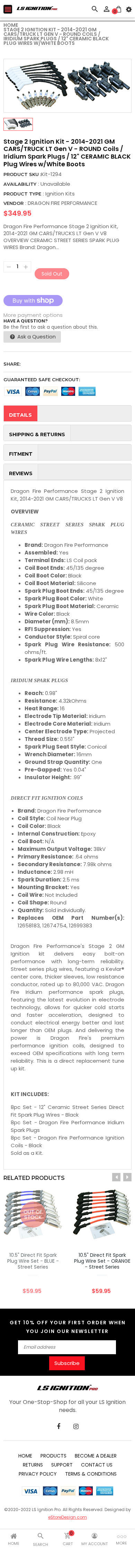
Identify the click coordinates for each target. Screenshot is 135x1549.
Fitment (21, 454)
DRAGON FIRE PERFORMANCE (62, 203)
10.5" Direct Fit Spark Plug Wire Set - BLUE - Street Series (33, 1261)
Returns (33, 1464)
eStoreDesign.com (67, 1517)
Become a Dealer (96, 1455)
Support (62, 1464)
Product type (22, 194)
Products (53, 1455)
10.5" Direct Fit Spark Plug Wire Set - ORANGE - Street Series (102, 1261)
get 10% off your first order (58, 1323)
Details (20, 415)
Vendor (13, 203)
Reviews (21, 473)
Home (25, 1455)
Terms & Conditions (91, 1473)
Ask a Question (36, 336)
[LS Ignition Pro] (67, 1387)
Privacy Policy (38, 1473)
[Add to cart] (112, 1236)
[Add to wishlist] (91, 1236)
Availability (19, 184)
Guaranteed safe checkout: (41, 379)
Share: (11, 364)
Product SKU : (22, 174)
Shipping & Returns (37, 434)
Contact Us (96, 1464)
